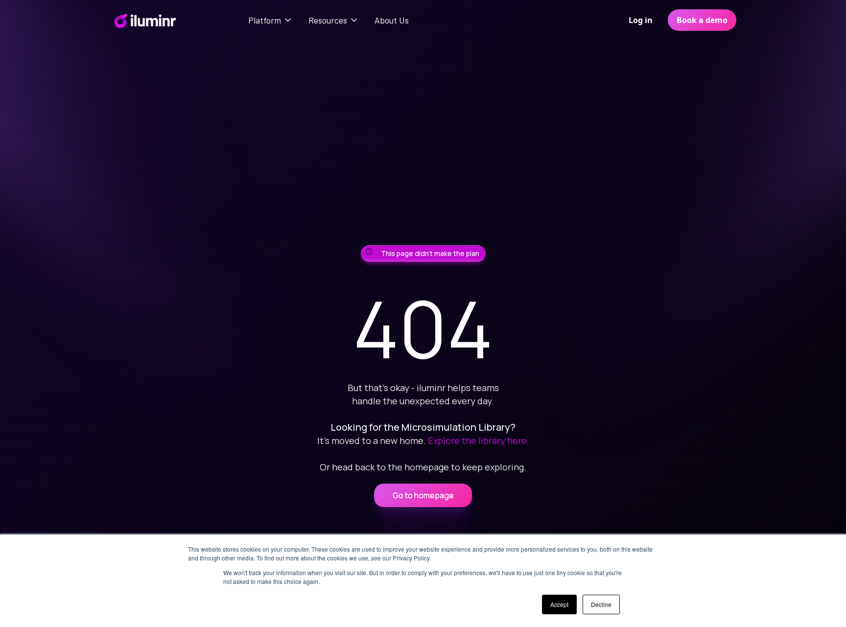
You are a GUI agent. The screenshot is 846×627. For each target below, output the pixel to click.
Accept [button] (559, 604)
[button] (270, 20)
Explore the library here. (478, 440)
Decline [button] (601, 604)
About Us (392, 20)
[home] (145, 20)
